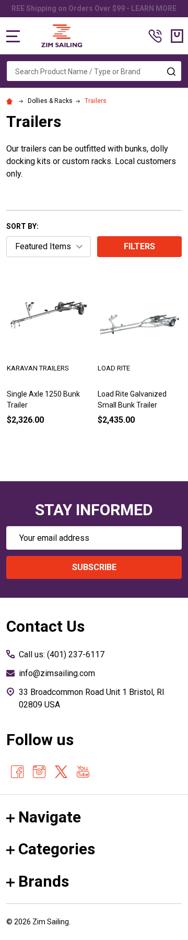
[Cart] (177, 36)
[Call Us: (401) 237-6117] (155, 36)
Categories (56, 849)
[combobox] (94, 71)
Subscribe (94, 567)
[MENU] (13, 36)
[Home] (11, 101)
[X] (61, 771)
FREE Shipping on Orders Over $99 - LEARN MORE (92, 8)
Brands (43, 881)
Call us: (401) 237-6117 (61, 654)
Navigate (49, 817)
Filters (139, 246)
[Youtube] (83, 771)
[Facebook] (17, 771)
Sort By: (22, 226)
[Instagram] (39, 771)
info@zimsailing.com (57, 673)
